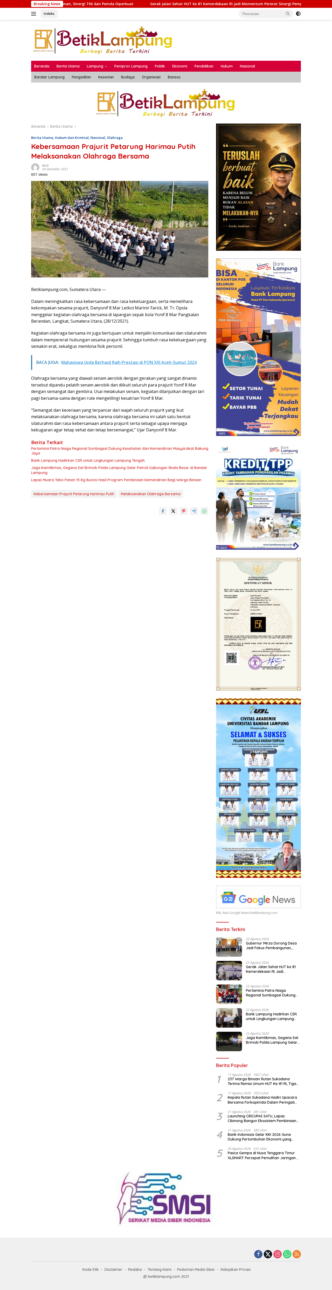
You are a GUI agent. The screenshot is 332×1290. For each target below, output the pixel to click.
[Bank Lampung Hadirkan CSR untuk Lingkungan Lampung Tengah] (229, 1018)
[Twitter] (268, 1254)
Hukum (227, 66)
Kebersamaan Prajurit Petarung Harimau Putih (74, 494)
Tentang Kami (159, 1269)
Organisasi (151, 77)
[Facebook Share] (163, 511)
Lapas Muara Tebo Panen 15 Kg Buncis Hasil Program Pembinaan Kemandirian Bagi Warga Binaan (116, 480)
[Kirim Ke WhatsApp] (204, 511)
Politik (160, 66)
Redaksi (135, 1269)
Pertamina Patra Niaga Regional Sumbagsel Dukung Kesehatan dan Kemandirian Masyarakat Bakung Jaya (119, 451)
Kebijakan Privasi (236, 1269)
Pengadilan (81, 77)
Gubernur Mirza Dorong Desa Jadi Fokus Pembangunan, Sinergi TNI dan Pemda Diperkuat (271, 945)
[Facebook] (258, 1254)
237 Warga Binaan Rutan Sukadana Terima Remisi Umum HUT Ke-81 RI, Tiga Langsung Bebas (262, 1081)
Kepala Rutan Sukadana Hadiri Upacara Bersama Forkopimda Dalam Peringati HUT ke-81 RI (262, 1099)
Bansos (174, 77)
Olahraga (115, 137)
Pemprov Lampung (131, 66)
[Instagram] (277, 1254)
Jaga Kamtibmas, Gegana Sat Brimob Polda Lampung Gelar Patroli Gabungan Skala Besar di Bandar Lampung (119, 470)
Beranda (41, 66)
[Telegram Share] (194, 511)
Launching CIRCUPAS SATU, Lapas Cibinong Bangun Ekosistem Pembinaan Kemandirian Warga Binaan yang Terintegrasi (262, 1118)
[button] (288, 13)
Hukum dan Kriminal (72, 137)
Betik (45, 165)
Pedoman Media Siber (196, 1269)
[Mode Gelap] (298, 13)
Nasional (247, 66)
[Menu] (34, 13)
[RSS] (297, 1254)
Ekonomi (179, 66)
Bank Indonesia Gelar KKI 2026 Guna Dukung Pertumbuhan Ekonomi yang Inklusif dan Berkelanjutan (259, 1137)
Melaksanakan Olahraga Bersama (151, 494)
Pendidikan (204, 66)
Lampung (95, 66)
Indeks (49, 13)
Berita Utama (68, 66)
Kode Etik (90, 1269)
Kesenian (106, 77)
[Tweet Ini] (173, 511)
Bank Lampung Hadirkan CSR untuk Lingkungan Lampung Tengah (88, 460)
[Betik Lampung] (103, 39)
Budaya (128, 77)
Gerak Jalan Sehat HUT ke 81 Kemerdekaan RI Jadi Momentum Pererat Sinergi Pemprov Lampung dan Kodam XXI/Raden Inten (207, 4)
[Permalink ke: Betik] (35, 167)
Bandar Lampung (49, 77)
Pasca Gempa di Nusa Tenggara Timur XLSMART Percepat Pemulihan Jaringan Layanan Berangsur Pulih (262, 1155)
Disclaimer (113, 1269)
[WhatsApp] (287, 1254)
